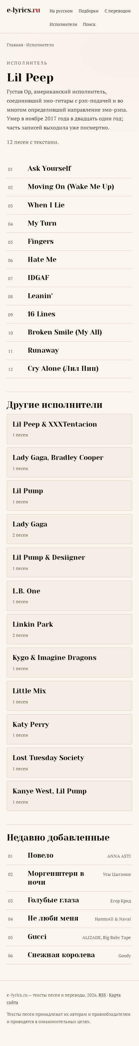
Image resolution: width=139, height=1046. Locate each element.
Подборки (89, 11)
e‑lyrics (23, 10)
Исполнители (63, 24)
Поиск (89, 24)
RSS (102, 995)
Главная (15, 45)
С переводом (118, 11)
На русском (61, 11)
